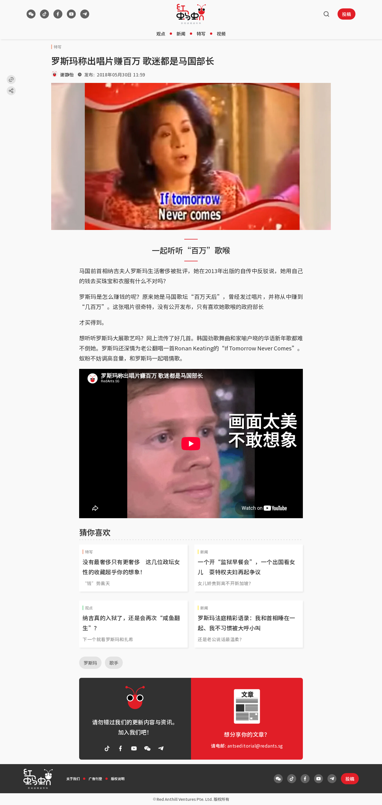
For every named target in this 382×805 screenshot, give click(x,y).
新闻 (180, 33)
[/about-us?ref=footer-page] (31, 14)
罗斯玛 (90, 662)
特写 (201, 33)
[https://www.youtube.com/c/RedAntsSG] (71, 14)
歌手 (113, 662)
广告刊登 (95, 778)
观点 (160, 33)
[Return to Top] (369, 794)
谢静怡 (67, 74)
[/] (191, 14)
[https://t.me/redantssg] (84, 14)
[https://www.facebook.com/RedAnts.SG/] (57, 14)
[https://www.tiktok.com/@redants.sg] (44, 14)
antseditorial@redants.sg (255, 745)
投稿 (346, 14)
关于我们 (73, 778)
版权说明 (117, 778)
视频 (221, 33)
